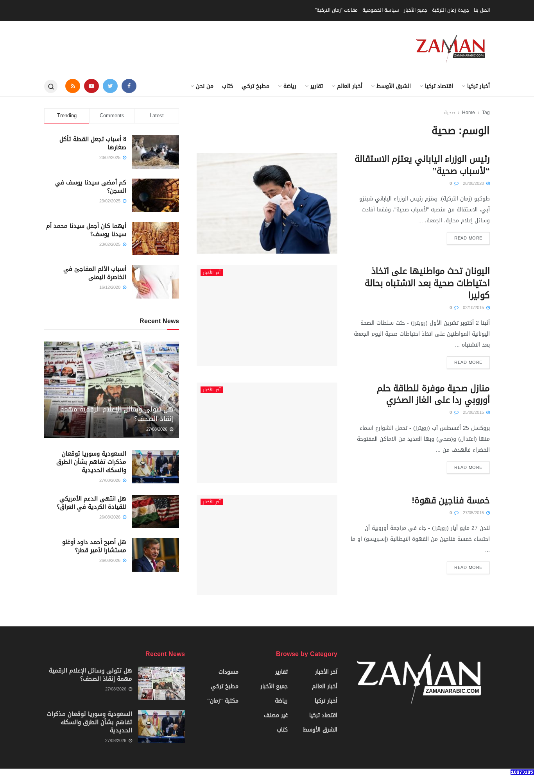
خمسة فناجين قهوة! (451, 500)
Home (468, 112)
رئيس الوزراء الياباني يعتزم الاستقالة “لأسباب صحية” (422, 165)
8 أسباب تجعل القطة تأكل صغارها (92, 143)
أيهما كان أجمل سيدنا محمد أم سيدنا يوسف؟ (86, 230)
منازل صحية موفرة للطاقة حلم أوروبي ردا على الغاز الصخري (433, 394)
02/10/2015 (474, 308)
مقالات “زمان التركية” (336, 10)
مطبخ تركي (255, 86)
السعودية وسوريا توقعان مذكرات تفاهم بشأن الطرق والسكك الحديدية (91, 462)
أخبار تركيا (478, 86)
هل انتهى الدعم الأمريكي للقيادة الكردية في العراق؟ (91, 502)
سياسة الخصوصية (380, 10)
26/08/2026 (110, 517)
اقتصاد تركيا (439, 86)
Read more (468, 238)
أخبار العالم (349, 86)
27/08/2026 (157, 429)
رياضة (289, 86)
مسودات (228, 672)
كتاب (227, 86)
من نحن (204, 86)
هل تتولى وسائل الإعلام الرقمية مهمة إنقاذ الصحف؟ (116, 414)
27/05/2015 (474, 513)
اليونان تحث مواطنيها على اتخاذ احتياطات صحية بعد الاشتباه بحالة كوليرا (427, 283)
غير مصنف (276, 715)
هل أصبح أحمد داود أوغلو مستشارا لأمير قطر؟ (94, 546)
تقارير (316, 86)
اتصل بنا (482, 10)
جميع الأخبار (415, 10)
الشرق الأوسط (393, 86)
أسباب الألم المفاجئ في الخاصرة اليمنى (94, 273)
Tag (486, 112)
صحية (449, 112)
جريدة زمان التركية (450, 10)
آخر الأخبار (211, 272)
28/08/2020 (474, 183)
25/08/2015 (474, 412)
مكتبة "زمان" (222, 701)
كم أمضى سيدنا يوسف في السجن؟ (90, 186)
